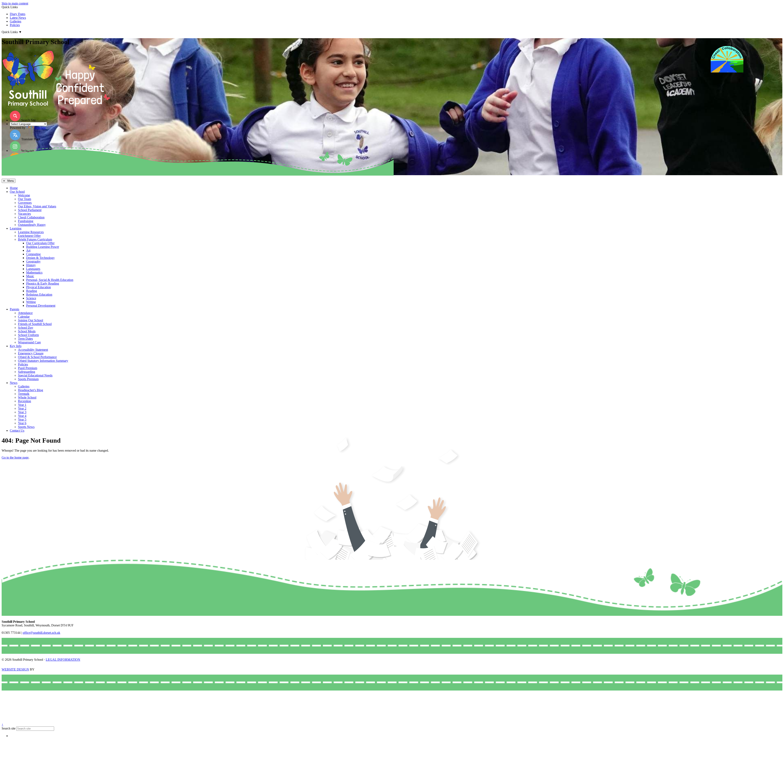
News (13, 382)
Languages (33, 269)
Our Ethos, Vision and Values (37, 206)
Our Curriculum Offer (40, 243)
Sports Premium (28, 379)
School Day (25, 327)
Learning (15, 228)
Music (30, 276)
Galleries (15, 21)
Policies (15, 25)
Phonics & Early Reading (42, 283)
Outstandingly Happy (32, 224)
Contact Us (17, 430)
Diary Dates (17, 14)
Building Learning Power (42, 246)
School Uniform (28, 335)
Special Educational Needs (35, 375)
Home (14, 188)
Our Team (24, 199)
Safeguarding (26, 371)
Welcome (24, 195)
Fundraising (25, 221)
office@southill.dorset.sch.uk (41, 632)
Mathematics (34, 272)
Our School (17, 191)
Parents (14, 309)
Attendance (25, 313)
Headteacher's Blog (30, 390)
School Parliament (29, 210)
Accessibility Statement (33, 349)
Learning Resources (31, 232)
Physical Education (38, 287)
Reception (24, 401)
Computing (33, 254)
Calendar (24, 316)
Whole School (27, 397)
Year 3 (22, 412)
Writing (31, 302)
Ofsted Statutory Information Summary (43, 360)
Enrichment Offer (29, 235)
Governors (25, 202)
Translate (40, 127)
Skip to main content (15, 3)
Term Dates (25, 338)
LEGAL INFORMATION (63, 659)
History (31, 265)
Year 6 (22, 423)
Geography (33, 261)
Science (31, 298)
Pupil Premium (27, 368)
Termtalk (23, 393)
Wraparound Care (29, 342)
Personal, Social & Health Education (49, 280)
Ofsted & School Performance (37, 357)
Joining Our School (30, 320)
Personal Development (40, 305)
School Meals (27, 331)
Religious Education (39, 294)
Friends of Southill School (35, 324)
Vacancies (24, 213)
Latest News (18, 17)
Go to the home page (15, 457)
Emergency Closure (30, 353)
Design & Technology (40, 258)
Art (28, 250)
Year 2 (22, 408)
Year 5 (22, 419)
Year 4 (22, 416)
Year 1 (22, 405)
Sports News (26, 427)
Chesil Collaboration (31, 217)
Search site (9, 728)
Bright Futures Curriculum (35, 239)
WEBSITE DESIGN (15, 669)
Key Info (15, 346)
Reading (31, 291)
